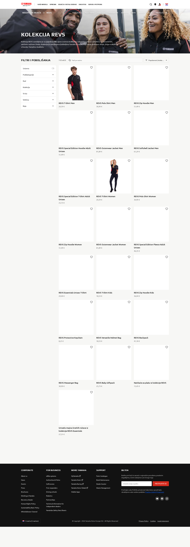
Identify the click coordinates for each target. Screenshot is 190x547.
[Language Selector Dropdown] (166, 4)
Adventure (125, 13)
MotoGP (142, 13)
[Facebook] (162, 499)
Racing (150, 13)
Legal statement (163, 521)
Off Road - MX (113, 13)
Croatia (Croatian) (32, 521)
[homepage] (26, 4)
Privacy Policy (143, 521)
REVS (134, 13)
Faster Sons (101, 13)
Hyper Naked (89, 13)
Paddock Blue (77, 13)
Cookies (153, 521)
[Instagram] (167, 499)
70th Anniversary (161, 13)
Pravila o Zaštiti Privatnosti (154, 492)
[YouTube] (157, 499)
